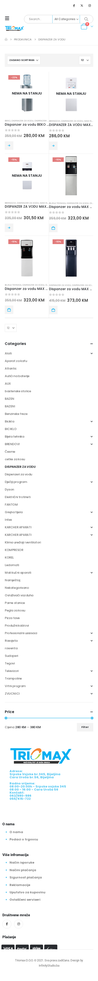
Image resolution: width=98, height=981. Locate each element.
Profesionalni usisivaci (21, 633)
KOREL (9, 557)
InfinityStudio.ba (49, 965)
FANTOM (11, 504)
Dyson (9, 489)
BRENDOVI (54, 120)
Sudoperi (11, 656)
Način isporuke (22, 862)
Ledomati (12, 565)
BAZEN (9, 398)
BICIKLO (10, 429)
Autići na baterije (17, 376)
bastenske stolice (18, 391)
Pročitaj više (9, 145)
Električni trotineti (17, 497)
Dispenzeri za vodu (45, 120)
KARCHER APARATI (18, 527)
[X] (81, 5)
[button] (8, 18)
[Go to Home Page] (6, 39)
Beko (7, 120)
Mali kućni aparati (18, 572)
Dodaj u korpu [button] (53, 228)
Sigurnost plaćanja (26, 877)
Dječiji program (16, 482)
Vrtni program (15, 686)
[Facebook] (73, 5)
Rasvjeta (11, 640)
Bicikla (9, 421)
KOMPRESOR (14, 550)
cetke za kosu (15, 459)
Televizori (12, 671)
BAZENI (10, 406)
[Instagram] (89, 5)
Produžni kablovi (17, 625)
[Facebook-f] (6, 924)
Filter (85, 727)
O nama (16, 832)
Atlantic (11, 368)
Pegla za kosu (15, 610)
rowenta (11, 648)
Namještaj (12, 580)
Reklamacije (20, 885)
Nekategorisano (17, 587)
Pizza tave (12, 618)
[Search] (86, 19)
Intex (8, 519)
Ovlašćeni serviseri (25, 899)
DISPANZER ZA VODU (22, 120)
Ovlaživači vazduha (19, 595)
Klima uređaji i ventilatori (23, 542)
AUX (8, 383)
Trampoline (13, 678)
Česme (10, 451)
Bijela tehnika (57, 203)
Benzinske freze (16, 414)
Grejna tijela (14, 512)
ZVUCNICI (12, 693)
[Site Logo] (14, 28)
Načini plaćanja (23, 870)
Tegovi (10, 663)
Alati (8, 353)
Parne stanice (15, 603)
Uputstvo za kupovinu (27, 892)
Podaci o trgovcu (24, 839)
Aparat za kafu (16, 361)
